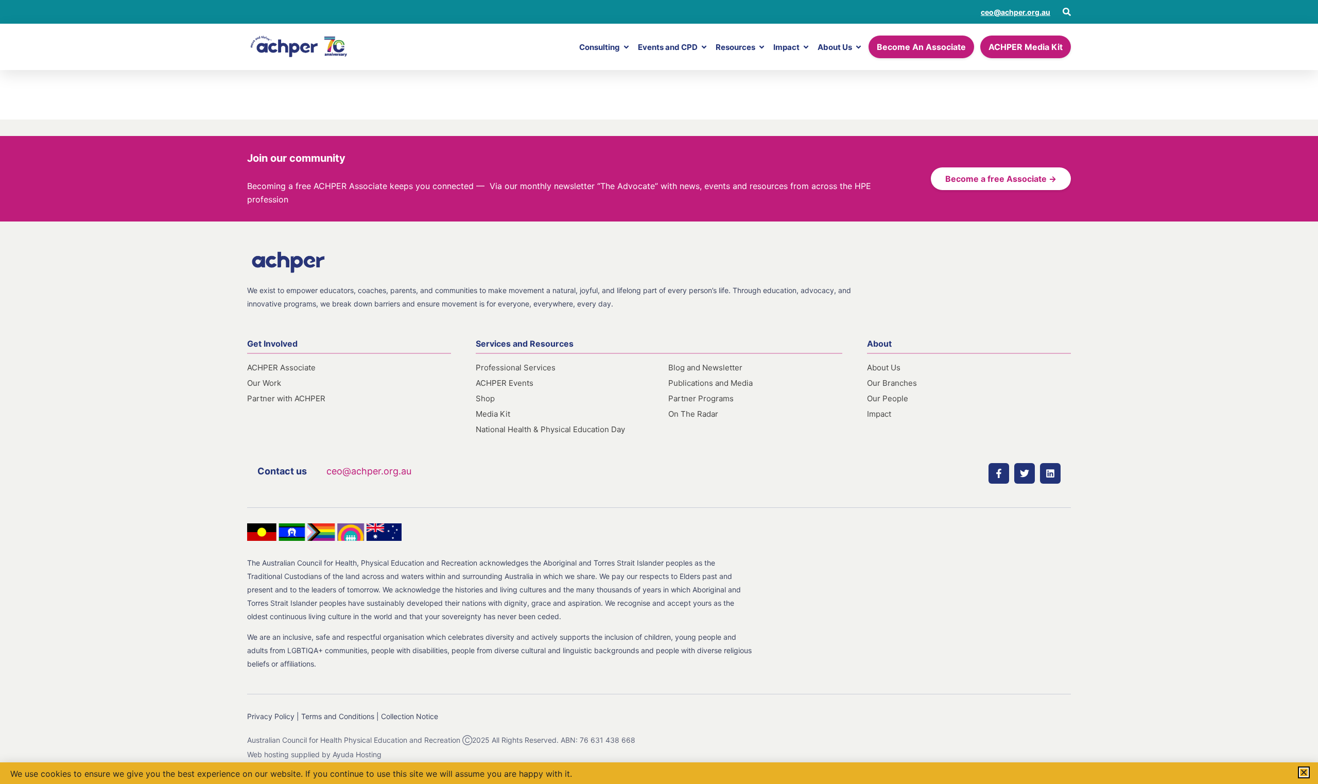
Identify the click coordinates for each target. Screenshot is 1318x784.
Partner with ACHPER (286, 398)
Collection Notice (409, 716)
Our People (887, 398)
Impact (786, 47)
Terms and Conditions (337, 716)
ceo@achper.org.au (1015, 12)
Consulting (599, 47)
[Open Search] (1067, 12)
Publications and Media (710, 383)
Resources (735, 47)
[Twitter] (1024, 473)
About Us (835, 47)
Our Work (264, 383)
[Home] (298, 47)
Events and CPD (668, 47)
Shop (485, 398)
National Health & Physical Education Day (550, 429)
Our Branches (892, 383)
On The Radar (693, 414)
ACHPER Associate (281, 367)
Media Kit (493, 414)
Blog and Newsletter (705, 367)
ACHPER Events (504, 383)
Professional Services (516, 367)
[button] (1304, 772)
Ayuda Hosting (357, 754)
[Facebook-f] (999, 473)
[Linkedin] (1050, 473)
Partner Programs (701, 398)
